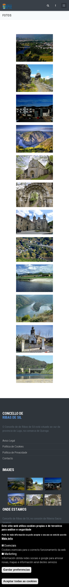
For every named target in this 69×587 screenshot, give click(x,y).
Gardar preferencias (16, 569)
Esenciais (10, 545)
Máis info (7, 538)
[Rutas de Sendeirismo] (34, 78)
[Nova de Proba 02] (34, 222)
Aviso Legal (9, 440)
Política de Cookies (13, 446)
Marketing (11, 554)
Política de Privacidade (15, 452)
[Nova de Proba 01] (34, 249)
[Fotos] (34, 139)
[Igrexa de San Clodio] (34, 339)
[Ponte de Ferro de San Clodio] (34, 369)
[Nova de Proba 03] (34, 195)
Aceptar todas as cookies (20, 581)
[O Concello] (34, 108)
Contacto (8, 458)
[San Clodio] (34, 48)
